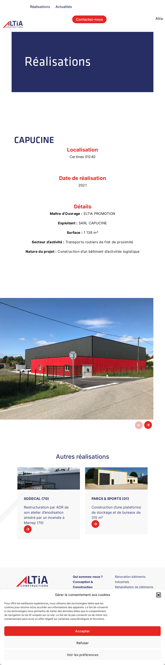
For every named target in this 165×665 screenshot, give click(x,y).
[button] (158, 595)
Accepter (82, 631)
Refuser (82, 643)
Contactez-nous (89, 19)
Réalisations (40, 7)
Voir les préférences (82, 655)
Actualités (63, 7)
